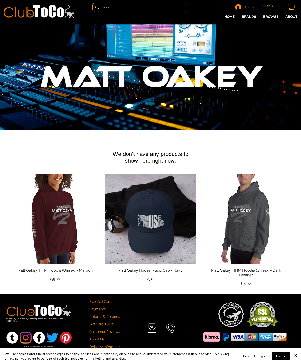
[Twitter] (52, 338)
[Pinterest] (66, 338)
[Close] (295, 356)
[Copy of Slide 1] (152, 118)
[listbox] (272, 6)
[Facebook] (39, 338)
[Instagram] (26, 338)
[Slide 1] (148, 118)
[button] (272, 6)
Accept (281, 356)
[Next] (275, 76)
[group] (150, 231)
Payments (97, 309)
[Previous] (26, 76)
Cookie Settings (253, 356)
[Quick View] (55, 219)
